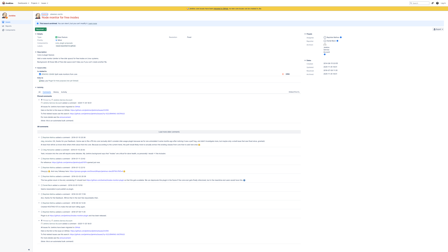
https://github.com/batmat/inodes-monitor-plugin (105, 180)
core (57, 43)
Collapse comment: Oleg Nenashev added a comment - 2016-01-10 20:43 (39, 150)
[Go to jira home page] (7, 3)
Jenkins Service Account (63, 100)
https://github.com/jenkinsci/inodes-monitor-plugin (69, 216)
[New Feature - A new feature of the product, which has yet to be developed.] (56, 37)
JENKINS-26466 (47, 74)
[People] (305, 34)
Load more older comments (169, 132)
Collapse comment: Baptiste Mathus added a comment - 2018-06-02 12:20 (39, 203)
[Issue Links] (36, 68)
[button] (433, 3)
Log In (443, 3)
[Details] (36, 34)
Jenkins (45, 14)
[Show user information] (341, 37)
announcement (65, 117)
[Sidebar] (28, 249)
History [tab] (56, 92)
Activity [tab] (64, 92)
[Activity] (36, 87)
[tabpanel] (169, 169)
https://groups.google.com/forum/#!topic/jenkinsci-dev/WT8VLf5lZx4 (96, 171)
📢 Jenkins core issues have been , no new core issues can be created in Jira (224, 9)
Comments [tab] (47, 92)
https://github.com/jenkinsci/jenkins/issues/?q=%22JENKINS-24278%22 (97, 114)
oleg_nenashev (46, 141)
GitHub (77, 107)
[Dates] (305, 60)
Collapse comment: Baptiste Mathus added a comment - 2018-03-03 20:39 (39, 176)
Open (287, 74)
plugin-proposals (66, 43)
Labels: (40, 46)
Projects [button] (34, 3)
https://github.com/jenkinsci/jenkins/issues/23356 (89, 110)
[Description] (36, 52)
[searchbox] (419, 3)
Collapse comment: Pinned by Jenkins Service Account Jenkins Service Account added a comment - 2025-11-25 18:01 (39, 100)
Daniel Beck (47, 185)
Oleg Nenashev (49, 150)
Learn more (92, 23)
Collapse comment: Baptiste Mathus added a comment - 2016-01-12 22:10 (39, 167)
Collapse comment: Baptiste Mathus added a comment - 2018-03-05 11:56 (39, 194)
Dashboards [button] (22, 3)
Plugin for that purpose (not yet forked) (63, 81)
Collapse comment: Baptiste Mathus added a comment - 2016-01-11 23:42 (39, 158)
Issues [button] (43, 3)
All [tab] (39, 92)
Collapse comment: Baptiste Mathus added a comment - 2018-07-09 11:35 (39, 212)
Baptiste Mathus (49, 137)
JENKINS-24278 (56, 14)
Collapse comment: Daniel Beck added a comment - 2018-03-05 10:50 (39, 185)
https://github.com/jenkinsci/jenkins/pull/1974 (69, 162)
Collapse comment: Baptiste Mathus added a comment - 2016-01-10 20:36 (39, 137)
